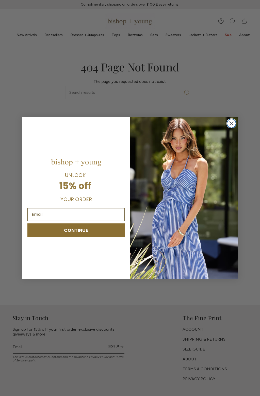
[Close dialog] (231, 123)
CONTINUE (76, 230)
